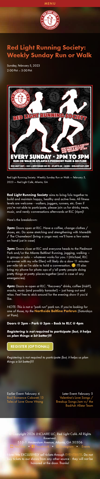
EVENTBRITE (73, 454)
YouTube (19, 446)
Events (86, 446)
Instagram (66, 446)
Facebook (42, 446)
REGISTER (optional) (30, 346)
